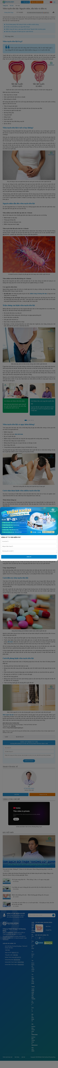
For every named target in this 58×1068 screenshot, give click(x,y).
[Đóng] (56, 509)
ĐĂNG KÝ (29, 556)
